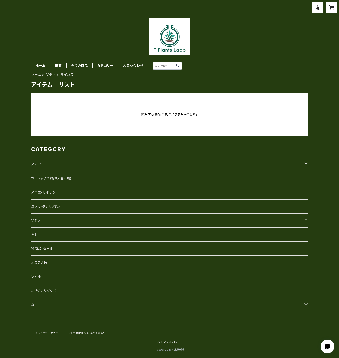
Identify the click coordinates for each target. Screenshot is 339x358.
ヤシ (34, 234)
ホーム (40, 65)
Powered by (164, 349)
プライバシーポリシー (48, 333)
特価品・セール (42, 248)
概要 (58, 65)
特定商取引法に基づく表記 (86, 333)
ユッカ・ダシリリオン (45, 206)
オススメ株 (39, 262)
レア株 (36, 277)
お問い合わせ (133, 65)
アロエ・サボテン (43, 192)
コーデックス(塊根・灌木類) (51, 178)
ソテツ (50, 74)
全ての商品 (79, 65)
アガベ (36, 164)
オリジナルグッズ (43, 291)
